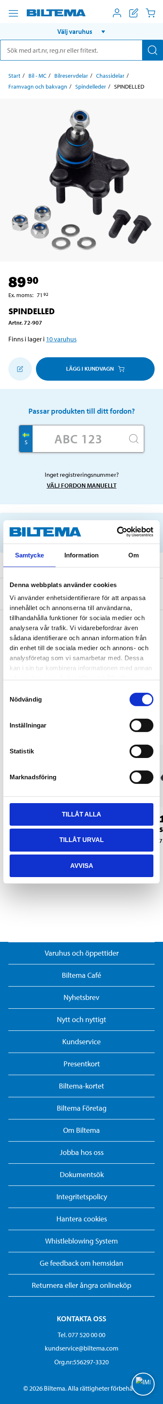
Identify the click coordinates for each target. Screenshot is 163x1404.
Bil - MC (37, 75)
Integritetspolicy (81, 1196)
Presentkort (82, 1063)
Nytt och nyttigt (81, 1019)
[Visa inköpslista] (133, 13)
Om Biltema (81, 1130)
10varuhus (61, 339)
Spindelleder (90, 86)
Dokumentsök (82, 1174)
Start (14, 75)
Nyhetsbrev (81, 997)
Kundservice (81, 1041)
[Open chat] (143, 1384)
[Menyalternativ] (13, 13)
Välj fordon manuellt (82, 485)
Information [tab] (81, 554)
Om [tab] (133, 554)
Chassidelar (110, 75)
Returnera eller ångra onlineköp (81, 1285)
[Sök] (152, 50)
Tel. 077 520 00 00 (81, 1334)
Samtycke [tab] (29, 554)
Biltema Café (81, 975)
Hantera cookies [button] (81, 1218)
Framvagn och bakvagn (37, 86)
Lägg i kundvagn (90, 368)
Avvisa (81, 865)
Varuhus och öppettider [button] (82, 953)
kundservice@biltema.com (81, 1348)
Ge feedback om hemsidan (81, 1263)
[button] (81, 31)
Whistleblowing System (81, 1241)
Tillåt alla (81, 813)
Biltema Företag (82, 1108)
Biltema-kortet (81, 1086)
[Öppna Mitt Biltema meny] (117, 13)
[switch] (141, 725)
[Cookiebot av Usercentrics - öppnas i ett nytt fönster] (117, 531)
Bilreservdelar (71, 75)
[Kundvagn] (150, 13)
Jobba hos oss (82, 1152)
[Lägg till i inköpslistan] (20, 369)
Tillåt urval (81, 839)
